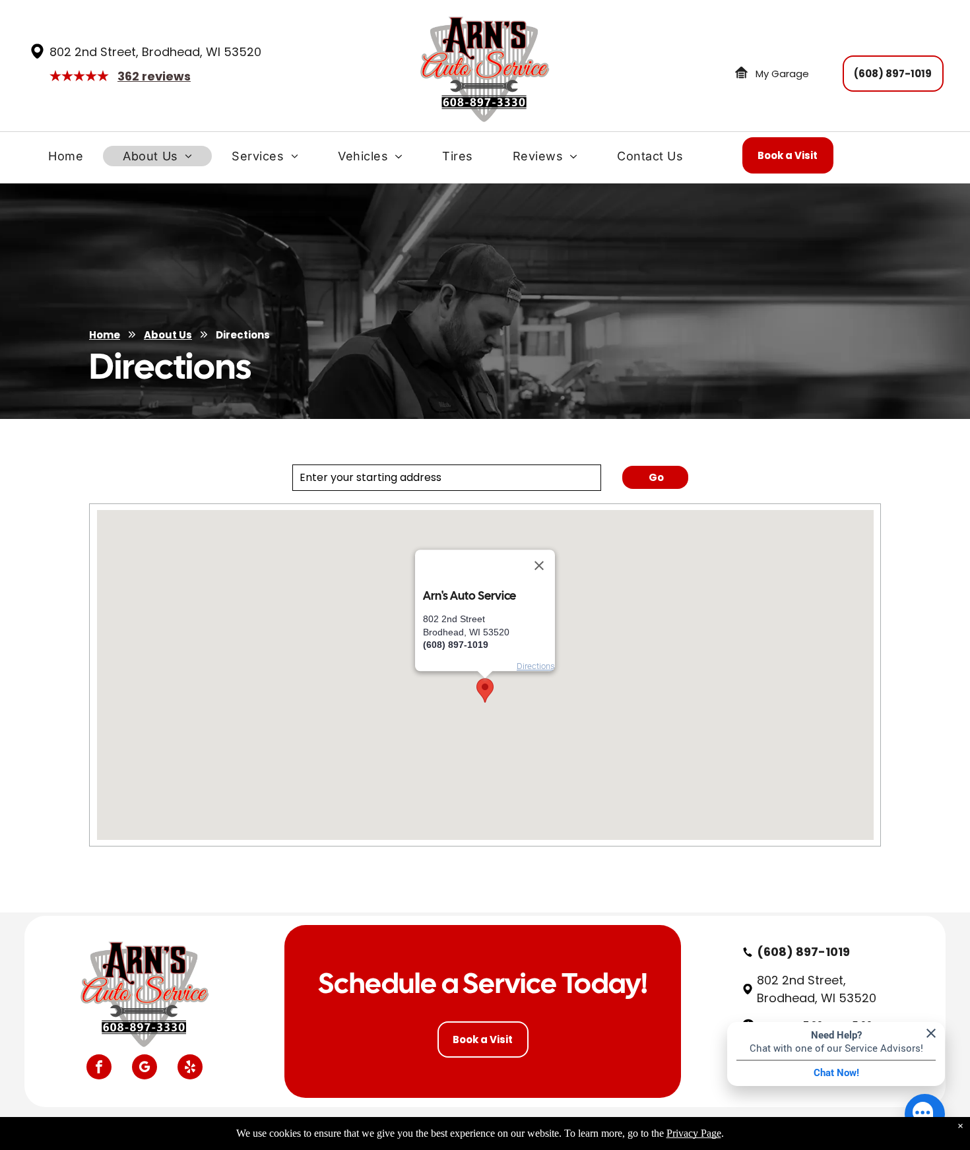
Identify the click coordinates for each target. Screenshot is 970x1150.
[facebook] (99, 1068)
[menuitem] (65, 159)
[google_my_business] (144, 1068)
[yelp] (190, 1068)
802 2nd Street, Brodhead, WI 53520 (155, 52)
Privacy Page (693, 1133)
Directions (536, 666)
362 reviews (154, 76)
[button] (485, 690)
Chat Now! (836, 1073)
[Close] (539, 565)
